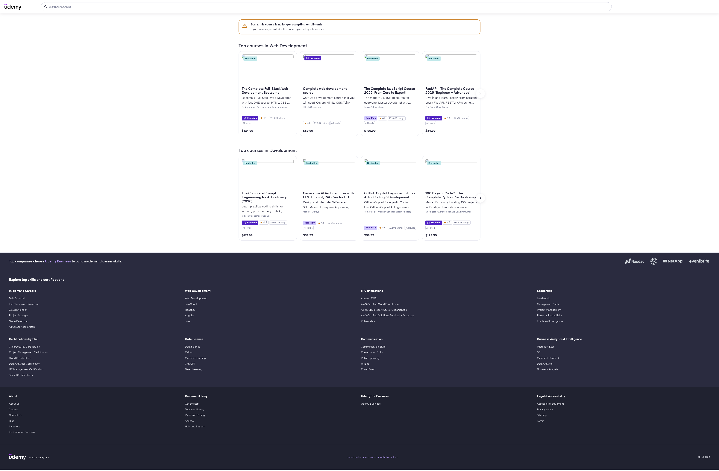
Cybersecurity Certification (24, 346)
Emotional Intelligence (550, 321)
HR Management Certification (26, 369)
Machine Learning (195, 358)
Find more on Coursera (22, 432)
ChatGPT (190, 363)
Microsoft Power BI (548, 358)
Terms (540, 421)
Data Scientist (17, 298)
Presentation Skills (372, 352)
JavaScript (191, 304)
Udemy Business (58, 261)
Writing (365, 363)
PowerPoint (368, 369)
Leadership (543, 298)
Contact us (15, 415)
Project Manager (18, 315)
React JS (190, 309)
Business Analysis (547, 369)
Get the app (192, 403)
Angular (189, 315)
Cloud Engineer (18, 309)
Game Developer (18, 321)
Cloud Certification (20, 358)
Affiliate (189, 421)
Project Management (549, 309)
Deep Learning (193, 369)
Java (187, 321)
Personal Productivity (549, 315)
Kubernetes (368, 321)
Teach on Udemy (194, 409)
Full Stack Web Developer (24, 304)
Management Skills (548, 304)
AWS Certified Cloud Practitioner (380, 304)
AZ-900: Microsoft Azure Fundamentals (384, 309)
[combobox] (326, 6)
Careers (13, 409)
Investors (14, 426)
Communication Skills (373, 346)
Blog (11, 421)
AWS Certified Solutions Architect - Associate (387, 315)
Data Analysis (545, 363)
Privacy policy (545, 409)
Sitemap (542, 415)
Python (189, 352)
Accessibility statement (550, 403)
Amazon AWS (369, 298)
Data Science (192, 346)
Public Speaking (370, 358)
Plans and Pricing (195, 415)
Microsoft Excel (546, 346)
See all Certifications (21, 375)
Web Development (196, 298)
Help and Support (195, 426)
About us (14, 403)
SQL (539, 352)
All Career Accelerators (22, 326)
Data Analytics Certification (24, 363)
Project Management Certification (28, 352)
